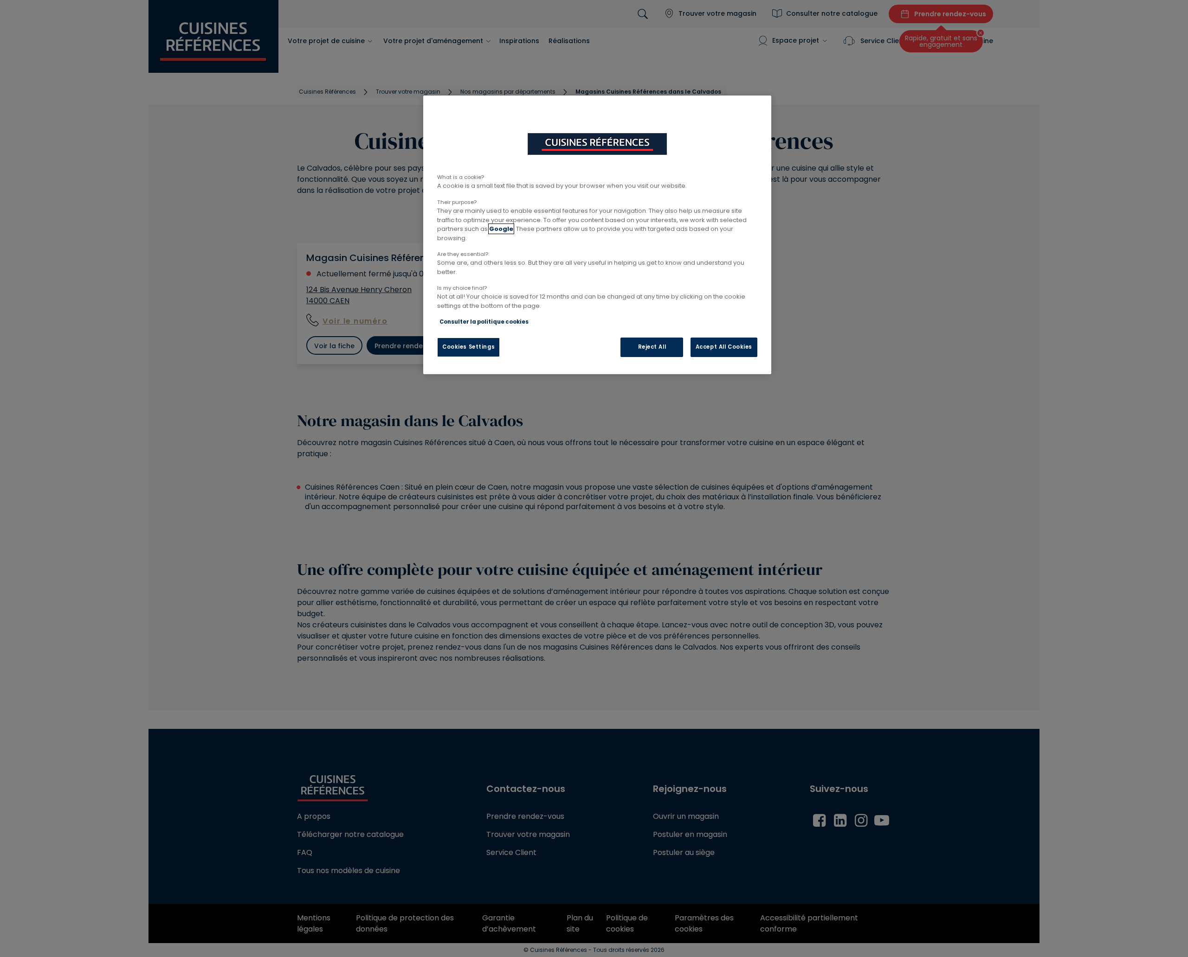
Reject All (652, 347)
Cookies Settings (468, 347)
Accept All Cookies (724, 347)
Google (501, 228)
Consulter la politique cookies (484, 321)
